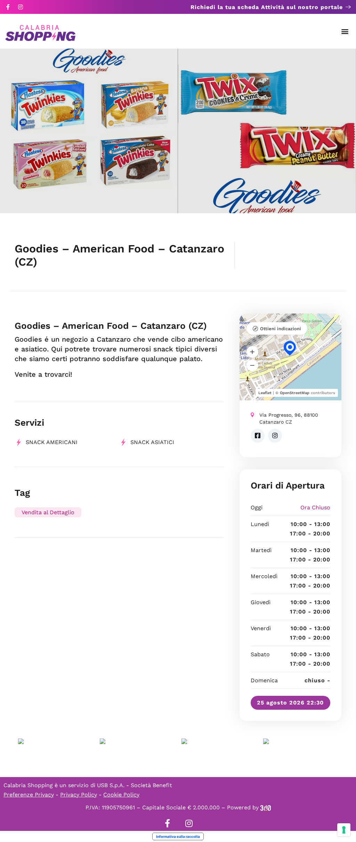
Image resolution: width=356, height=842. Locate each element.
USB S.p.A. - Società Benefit (134, 785)
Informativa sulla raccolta (178, 836)
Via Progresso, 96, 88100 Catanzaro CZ (288, 418)
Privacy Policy (78, 794)
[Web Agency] (265, 807)
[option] (89, 131)
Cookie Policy (121, 794)
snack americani (52, 442)
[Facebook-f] (8, 7)
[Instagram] (20, 7)
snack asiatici (152, 442)
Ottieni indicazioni (280, 328)
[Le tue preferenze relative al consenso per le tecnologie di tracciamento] (343, 829)
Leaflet (265, 393)
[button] (345, 31)
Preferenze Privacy (28, 794)
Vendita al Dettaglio (48, 512)
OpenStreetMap (294, 393)
